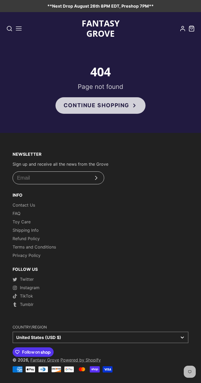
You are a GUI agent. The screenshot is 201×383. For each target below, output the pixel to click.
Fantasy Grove (44, 360)
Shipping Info (26, 230)
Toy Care (22, 221)
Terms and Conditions (34, 247)
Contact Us (24, 205)
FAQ (16, 213)
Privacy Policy (27, 255)
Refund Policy (26, 238)
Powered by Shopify (80, 360)
